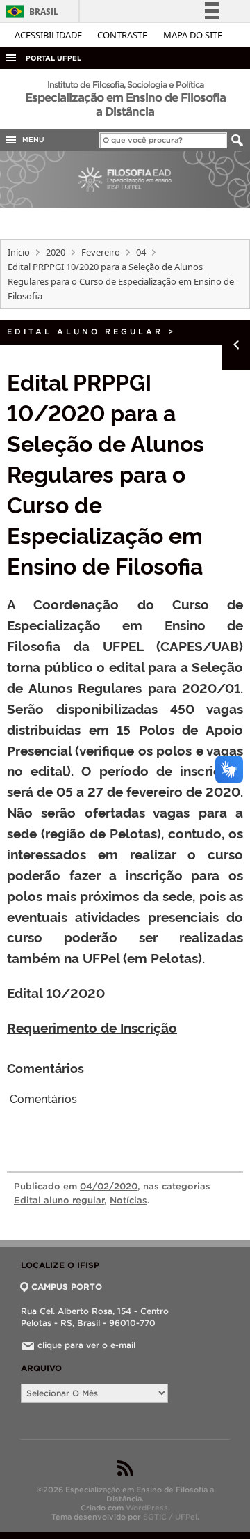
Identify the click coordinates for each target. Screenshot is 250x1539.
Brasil (29, 11)
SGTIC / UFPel (170, 1517)
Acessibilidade (49, 35)
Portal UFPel (53, 58)
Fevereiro (100, 252)
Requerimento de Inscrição (92, 1027)
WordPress (147, 1507)
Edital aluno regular (85, 331)
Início (19, 252)
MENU (31, 139)
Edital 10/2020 (56, 992)
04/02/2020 (109, 1186)
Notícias (128, 1200)
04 (141, 252)
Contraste (123, 35)
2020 (55, 252)
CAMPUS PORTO (66, 1286)
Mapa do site (192, 35)
